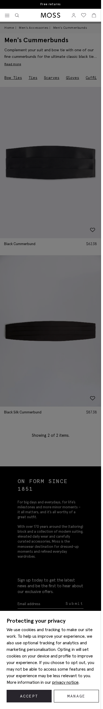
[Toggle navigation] (7, 16)
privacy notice (65, 682)
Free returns (50, 4)
